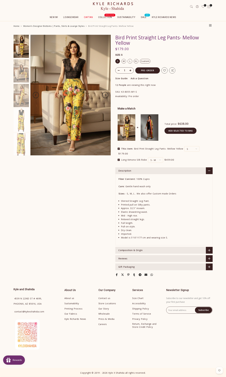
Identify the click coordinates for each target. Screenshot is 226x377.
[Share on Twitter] (122, 274)
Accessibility (139, 303)
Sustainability (126, 17)
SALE (145, 16)
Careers (102, 324)
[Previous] (36, 95)
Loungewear (71, 17)
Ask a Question (140, 78)
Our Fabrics (70, 313)
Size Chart (137, 298)
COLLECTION (106, 16)
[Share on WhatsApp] (151, 274)
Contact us (104, 298)
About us (69, 298)
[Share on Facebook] (116, 274)
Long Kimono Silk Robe (134, 159)
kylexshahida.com (29, 311)
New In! (54, 17)
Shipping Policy (140, 308)
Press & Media (106, 318)
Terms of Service (141, 313)
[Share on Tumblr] (134, 274)
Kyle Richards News (164, 17)
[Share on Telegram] (140, 274)
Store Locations (107, 303)
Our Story (103, 308)
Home (17, 26)
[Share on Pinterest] (128, 274)
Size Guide (121, 78)
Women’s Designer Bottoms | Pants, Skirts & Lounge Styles (54, 26)
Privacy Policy (139, 318)
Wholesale (104, 313)
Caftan (88, 17)
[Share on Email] (146, 274)
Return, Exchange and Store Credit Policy (144, 325)
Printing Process (73, 308)
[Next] (105, 95)
